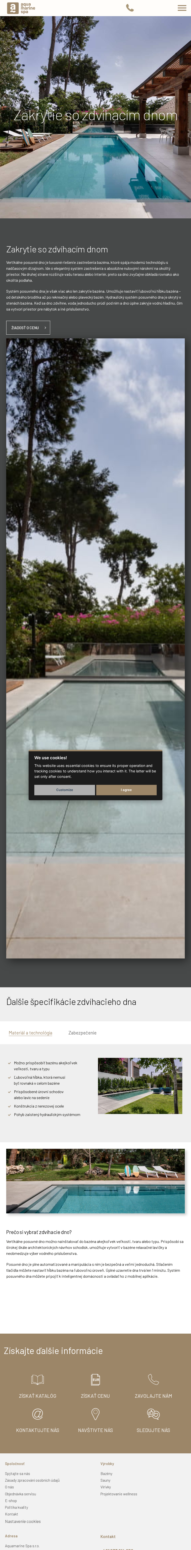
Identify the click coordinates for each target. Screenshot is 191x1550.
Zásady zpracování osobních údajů (32, 1480)
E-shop (11, 1500)
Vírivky (105, 1487)
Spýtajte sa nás (17, 1473)
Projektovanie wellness (118, 1494)
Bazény (106, 1473)
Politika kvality (16, 1507)
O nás (9, 1487)
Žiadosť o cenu (25, 327)
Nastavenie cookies (23, 1521)
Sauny (105, 1480)
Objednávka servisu (20, 1494)
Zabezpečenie (82, 1032)
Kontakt (11, 1514)
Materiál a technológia (30, 1032)
